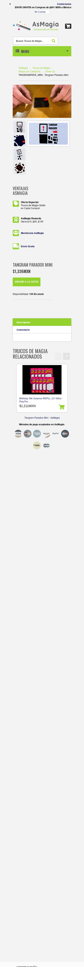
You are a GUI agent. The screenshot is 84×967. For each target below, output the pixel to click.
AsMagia (23, 67)
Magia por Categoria (29, 71)
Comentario (23, 329)
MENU (24, 51)
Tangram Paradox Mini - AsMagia (42, 417)
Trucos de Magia (41, 67)
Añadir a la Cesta (26, 281)
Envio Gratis (28, 246)
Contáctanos (64, 4)
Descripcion (23, 322)
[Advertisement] (42, 465)
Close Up (50, 71)
